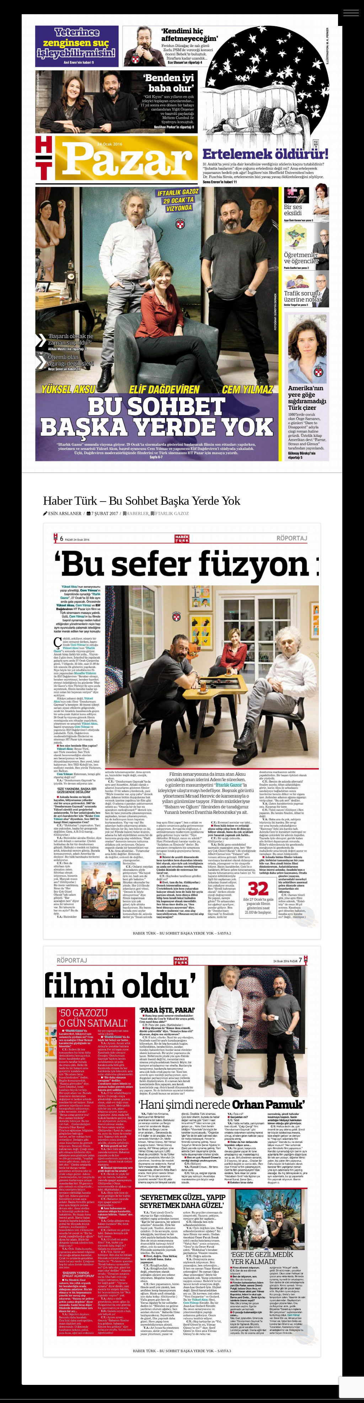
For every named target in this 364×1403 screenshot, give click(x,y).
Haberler (137, 513)
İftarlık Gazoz (171, 513)
